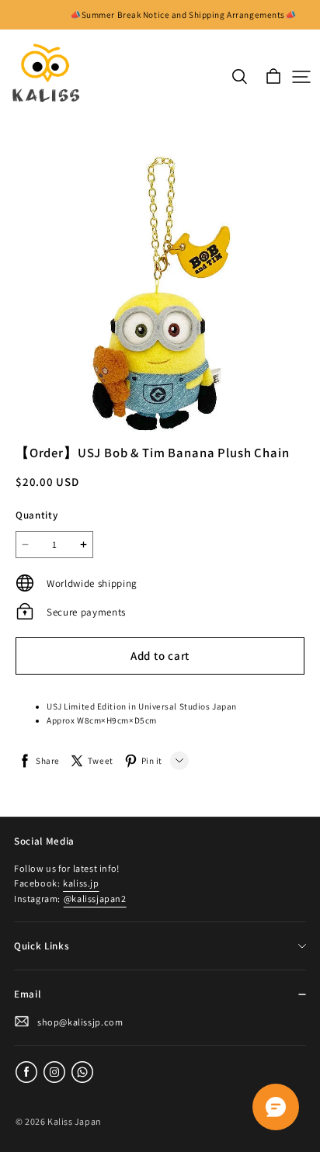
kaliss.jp (81, 883)
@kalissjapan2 (95, 898)
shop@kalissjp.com (80, 1022)
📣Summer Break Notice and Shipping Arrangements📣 (183, 14)
